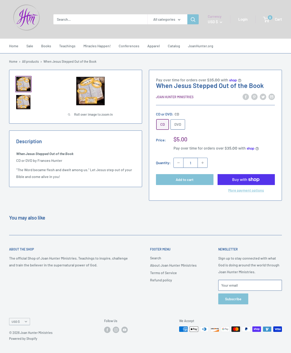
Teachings (67, 46)
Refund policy (161, 280)
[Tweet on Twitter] (263, 96)
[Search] (193, 19)
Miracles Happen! (97, 46)
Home (13, 46)
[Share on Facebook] (246, 96)
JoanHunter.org (200, 46)
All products (30, 61)
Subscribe (233, 299)
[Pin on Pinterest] (254, 96)
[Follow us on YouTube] (124, 329)
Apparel (153, 46)
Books (46, 46)
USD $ (16, 321)
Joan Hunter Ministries (174, 97)
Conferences (129, 46)
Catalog (174, 46)
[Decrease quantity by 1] (178, 163)
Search (155, 258)
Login (243, 19)
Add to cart (184, 179)
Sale (29, 46)
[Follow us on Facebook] (107, 329)
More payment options (246, 190)
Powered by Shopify (23, 338)
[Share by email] (271, 96)
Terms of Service (163, 272)
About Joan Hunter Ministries (173, 265)
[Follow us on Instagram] (116, 329)
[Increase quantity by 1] (202, 163)
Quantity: (163, 162)
